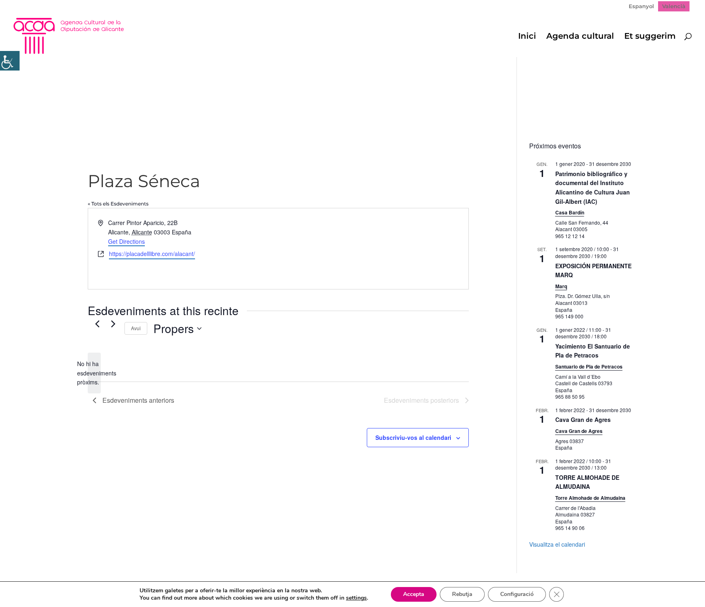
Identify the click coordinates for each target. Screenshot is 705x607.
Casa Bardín (569, 212)
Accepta (413, 594)
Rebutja (462, 594)
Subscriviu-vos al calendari (413, 437)
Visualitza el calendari (557, 544)
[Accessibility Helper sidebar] (10, 61)
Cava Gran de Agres (583, 419)
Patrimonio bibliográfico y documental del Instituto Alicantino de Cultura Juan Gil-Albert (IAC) (592, 187)
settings (356, 598)
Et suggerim (650, 37)
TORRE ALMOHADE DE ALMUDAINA (587, 482)
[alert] (94, 373)
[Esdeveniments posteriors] (113, 324)
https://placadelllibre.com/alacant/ (152, 253)
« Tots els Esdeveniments (118, 204)
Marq (561, 286)
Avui (136, 327)
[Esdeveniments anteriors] (97, 324)
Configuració (517, 594)
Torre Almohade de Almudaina (590, 497)
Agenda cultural (580, 37)
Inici (527, 37)
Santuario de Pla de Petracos (589, 366)
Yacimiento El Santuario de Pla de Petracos (592, 351)
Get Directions (126, 241)
